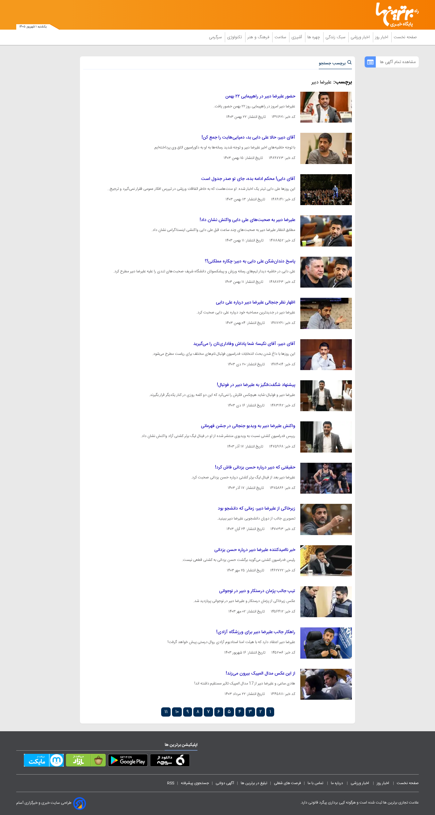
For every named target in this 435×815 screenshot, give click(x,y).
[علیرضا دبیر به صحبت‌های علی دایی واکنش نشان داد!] (326, 230)
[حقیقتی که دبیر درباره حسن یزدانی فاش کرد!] (326, 478)
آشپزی (297, 37)
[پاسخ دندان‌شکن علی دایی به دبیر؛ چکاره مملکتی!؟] (326, 272)
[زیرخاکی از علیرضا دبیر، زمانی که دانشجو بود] (326, 519)
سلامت (281, 37)
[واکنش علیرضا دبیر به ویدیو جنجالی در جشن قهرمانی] (326, 436)
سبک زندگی (335, 37)
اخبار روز (382, 37)
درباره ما (337, 783)
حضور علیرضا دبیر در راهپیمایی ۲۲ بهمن (260, 96)
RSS (170, 783)
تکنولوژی (235, 37)
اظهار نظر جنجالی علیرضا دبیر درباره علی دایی (255, 302)
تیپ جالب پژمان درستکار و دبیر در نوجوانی (257, 591)
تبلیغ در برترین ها (254, 783)
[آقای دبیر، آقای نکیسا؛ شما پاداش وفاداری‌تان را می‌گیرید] (326, 354)
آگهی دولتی (225, 783)
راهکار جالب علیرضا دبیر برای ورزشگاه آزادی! (255, 632)
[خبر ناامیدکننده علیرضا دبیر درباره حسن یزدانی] (326, 560)
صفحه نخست (405, 37)
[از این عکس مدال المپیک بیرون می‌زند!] (326, 684)
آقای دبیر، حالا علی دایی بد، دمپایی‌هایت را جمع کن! (248, 137)
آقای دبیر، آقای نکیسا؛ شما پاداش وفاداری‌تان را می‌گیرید (244, 343)
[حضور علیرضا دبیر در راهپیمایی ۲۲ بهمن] (326, 107)
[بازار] (86, 761)
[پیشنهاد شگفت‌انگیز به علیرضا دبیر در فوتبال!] (326, 395)
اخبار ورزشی (361, 37)
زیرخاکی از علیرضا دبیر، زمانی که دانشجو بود (256, 508)
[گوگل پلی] (128, 761)
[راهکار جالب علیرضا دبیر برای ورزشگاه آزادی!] (326, 642)
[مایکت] (44, 761)
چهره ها (314, 37)
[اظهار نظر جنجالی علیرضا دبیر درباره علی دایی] (326, 313)
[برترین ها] (394, 15)
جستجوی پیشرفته (195, 783)
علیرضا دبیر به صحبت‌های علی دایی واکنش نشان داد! (247, 220)
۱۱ (166, 712)
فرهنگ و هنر (258, 37)
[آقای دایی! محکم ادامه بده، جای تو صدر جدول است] (326, 189)
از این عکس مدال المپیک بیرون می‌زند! (260, 673)
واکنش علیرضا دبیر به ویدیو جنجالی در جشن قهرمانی (248, 426)
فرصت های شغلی (287, 783)
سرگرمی (216, 37)
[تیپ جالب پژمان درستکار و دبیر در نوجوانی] (326, 601)
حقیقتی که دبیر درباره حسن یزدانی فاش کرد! (255, 467)
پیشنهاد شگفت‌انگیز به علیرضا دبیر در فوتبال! (256, 385)
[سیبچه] (170, 761)
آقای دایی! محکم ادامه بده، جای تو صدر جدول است (248, 178)
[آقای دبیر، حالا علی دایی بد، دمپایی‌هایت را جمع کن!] (326, 148)
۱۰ (177, 712)
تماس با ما (316, 783)
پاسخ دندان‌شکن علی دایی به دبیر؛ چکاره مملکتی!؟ (250, 261)
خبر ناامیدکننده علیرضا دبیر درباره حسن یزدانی (254, 550)
